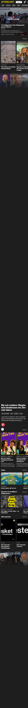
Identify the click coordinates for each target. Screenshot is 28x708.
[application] (14, 15)
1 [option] (2, 429)
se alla (25, 38)
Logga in (19, 2)
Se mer (22, 34)
